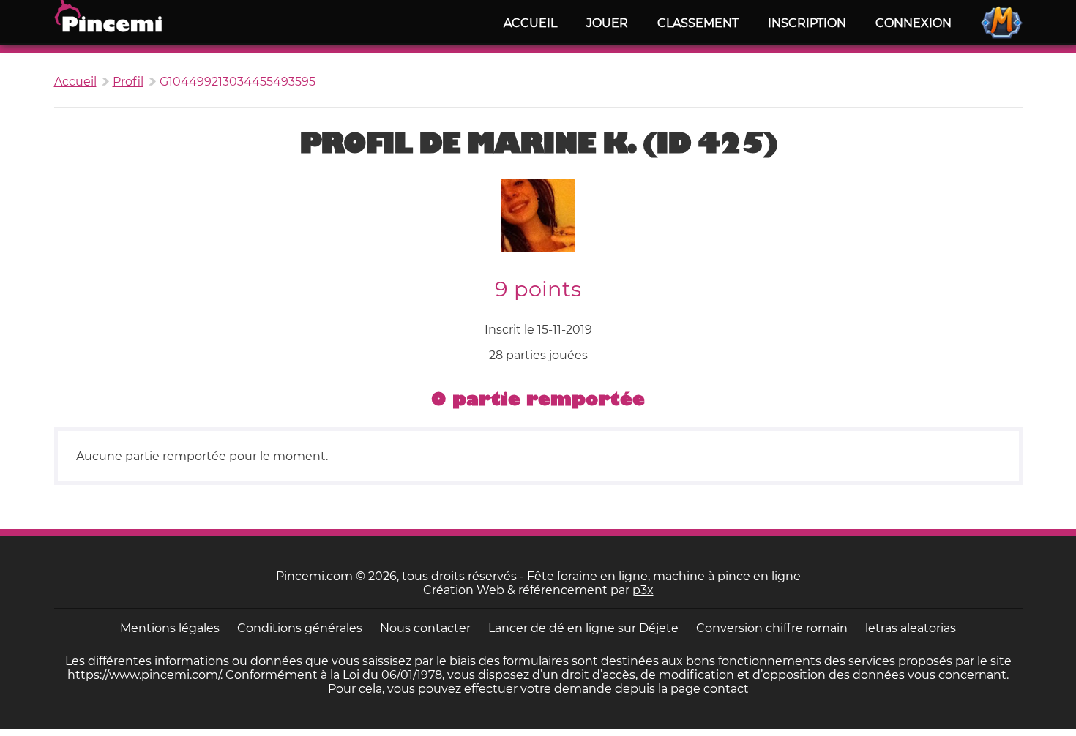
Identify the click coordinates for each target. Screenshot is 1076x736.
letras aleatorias (910, 628)
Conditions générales (299, 628)
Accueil (530, 23)
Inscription (807, 23)
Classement (698, 23)
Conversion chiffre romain (772, 628)
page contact (709, 689)
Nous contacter (425, 628)
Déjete (659, 628)
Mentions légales (170, 628)
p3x (643, 590)
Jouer (607, 23)
